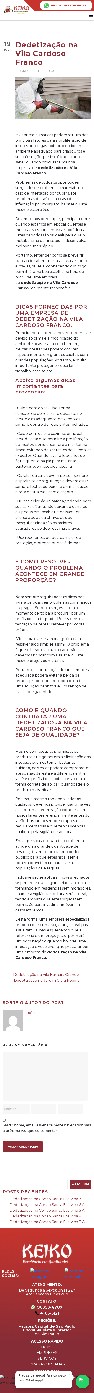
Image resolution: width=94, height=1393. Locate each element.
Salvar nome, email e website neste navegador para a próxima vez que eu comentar (47, 1128)
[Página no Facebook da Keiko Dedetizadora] (79, 1273)
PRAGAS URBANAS (47, 1364)
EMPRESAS (47, 1353)
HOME (47, 1347)
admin (24, 71)
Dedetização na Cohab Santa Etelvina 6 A (47, 1205)
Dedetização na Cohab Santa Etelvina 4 (45, 1216)
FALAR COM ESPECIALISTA (69, 5)
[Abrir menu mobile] (91, 15)
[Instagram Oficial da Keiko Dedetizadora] (45, 1273)
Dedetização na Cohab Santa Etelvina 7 (45, 1199)
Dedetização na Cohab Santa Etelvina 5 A (47, 1210)
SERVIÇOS (47, 1358)
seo (51, 71)
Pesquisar (80, 1184)
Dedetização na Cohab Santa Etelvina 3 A (47, 1222)
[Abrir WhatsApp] (82, 1381)
